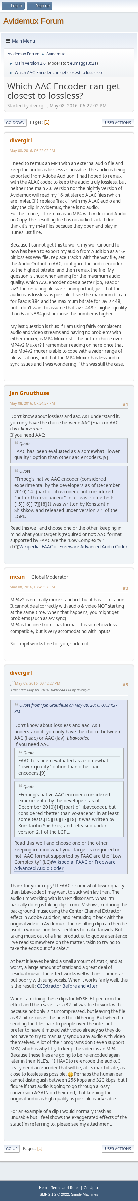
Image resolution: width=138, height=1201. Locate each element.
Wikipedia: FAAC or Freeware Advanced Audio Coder (73, 547)
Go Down (15, 122)
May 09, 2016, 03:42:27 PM (37, 683)
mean (17, 576)
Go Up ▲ (91, 1187)
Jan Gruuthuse (29, 393)
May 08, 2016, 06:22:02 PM (32, 150)
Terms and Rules (65, 1187)
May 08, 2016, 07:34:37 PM (32, 403)
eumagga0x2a (83, 63)
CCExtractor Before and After (67, 986)
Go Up (12, 1148)
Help (43, 1187)
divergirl (21, 140)
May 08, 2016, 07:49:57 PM (32, 586)
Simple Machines (84, 1194)
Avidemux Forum (33, 20)
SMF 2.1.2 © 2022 (54, 1194)
